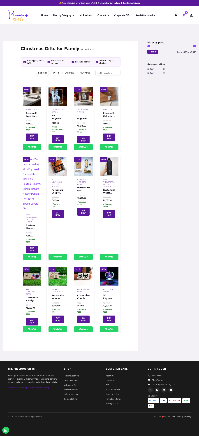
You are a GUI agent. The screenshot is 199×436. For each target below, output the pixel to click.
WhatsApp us (155, 380)
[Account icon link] (191, 15)
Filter (153, 51)
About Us (109, 375)
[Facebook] (157, 390)
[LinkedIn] (164, 390)
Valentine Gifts (70, 385)
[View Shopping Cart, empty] (184, 15)
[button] (72, 15)
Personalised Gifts (71, 375)
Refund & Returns (113, 399)
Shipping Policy (112, 394)
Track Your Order (113, 389)
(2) (156, 73)
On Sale (56, 73)
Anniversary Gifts (71, 389)
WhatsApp (32, 146)
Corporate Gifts (70, 399)
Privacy (180, 416)
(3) (156, 68)
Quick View (32, 102)
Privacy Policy (112, 403)
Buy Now (32, 137)
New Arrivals (85, 73)
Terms (173, 416)
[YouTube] (171, 390)
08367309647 (155, 375)
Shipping (187, 416)
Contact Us (110, 380)
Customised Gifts (71, 380)
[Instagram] (150, 390)
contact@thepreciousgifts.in (162, 384)
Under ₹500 (69, 73)
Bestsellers (42, 73)
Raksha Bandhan (71, 394)
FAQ (107, 385)
